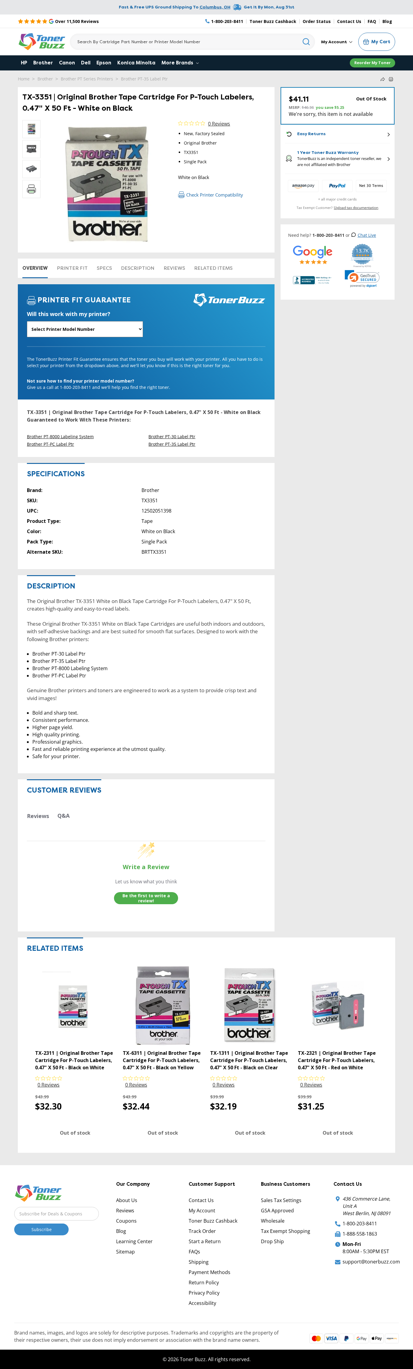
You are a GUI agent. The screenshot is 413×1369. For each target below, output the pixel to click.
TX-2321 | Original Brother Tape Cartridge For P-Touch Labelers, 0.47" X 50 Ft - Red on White (337, 1060)
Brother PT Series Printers (87, 79)
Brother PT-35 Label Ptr (144, 79)
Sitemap (125, 1251)
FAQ (372, 21)
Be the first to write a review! (146, 898)
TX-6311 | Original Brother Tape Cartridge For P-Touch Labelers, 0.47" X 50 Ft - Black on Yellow (162, 1060)
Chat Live (367, 235)
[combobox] (192, 42)
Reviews (174, 268)
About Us (126, 1200)
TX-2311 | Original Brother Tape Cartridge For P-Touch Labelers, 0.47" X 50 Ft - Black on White (74, 1060)
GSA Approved (277, 1210)
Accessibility (202, 1303)
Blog (387, 21)
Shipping (199, 1262)
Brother (43, 63)
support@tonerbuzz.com (371, 1261)
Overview (35, 268)
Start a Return (205, 1241)
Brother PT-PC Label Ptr (50, 444)
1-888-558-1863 (360, 1233)
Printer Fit (72, 268)
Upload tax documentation (356, 207)
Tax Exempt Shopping (285, 1231)
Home (24, 79)
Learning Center (134, 1241)
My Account (334, 41)
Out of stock (75, 1132)
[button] (362, 279)
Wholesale (273, 1220)
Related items (213, 268)
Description (137, 268)
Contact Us (349, 21)
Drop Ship (272, 1241)
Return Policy (204, 1282)
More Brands (177, 63)
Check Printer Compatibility (214, 195)
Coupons (126, 1220)
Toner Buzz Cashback (272, 21)
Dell (85, 63)
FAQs (194, 1251)
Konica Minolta (136, 63)
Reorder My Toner (372, 62)
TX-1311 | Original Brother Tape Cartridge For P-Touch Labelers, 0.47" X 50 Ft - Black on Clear (249, 1060)
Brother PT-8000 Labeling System (60, 436)
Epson (103, 63)
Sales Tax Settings (281, 1200)
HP (24, 63)
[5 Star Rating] (313, 255)
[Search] (306, 42)
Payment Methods (209, 1272)
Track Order (202, 1231)
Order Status (317, 21)
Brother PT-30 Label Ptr (171, 436)
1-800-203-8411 (360, 1223)
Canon (67, 63)
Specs (104, 268)
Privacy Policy (204, 1292)
